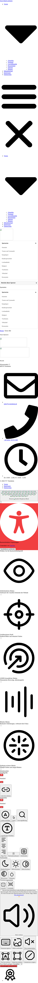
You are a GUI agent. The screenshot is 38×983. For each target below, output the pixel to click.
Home (2, 331)
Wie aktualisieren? (19, 895)
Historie (10, 69)
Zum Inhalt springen (6, 1)
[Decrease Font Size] (1, 782)
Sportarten (5, 243)
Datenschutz (7, 74)
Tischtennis (5, 269)
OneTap (12, 545)
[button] (19, 115)
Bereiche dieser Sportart (8, 283)
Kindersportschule (7, 258)
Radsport (4, 266)
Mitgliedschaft (8, 71)
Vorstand (10, 62)
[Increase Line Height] (1, 800)
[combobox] (19, 495)
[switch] (1, 594)
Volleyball (4, 273)
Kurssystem (5, 277)
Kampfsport (5, 255)
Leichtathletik (5, 262)
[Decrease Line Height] (1, 807)
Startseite (4, 247)
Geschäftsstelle (12, 64)
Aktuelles (11, 60)
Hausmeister (11, 66)
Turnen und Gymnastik (8, 251)
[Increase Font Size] (1, 775)
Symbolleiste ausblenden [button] (8, 549)
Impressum (7, 73)
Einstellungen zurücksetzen (8, 966)
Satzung (10, 67)
